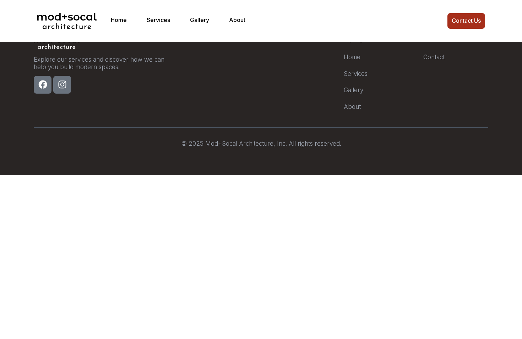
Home (119, 19)
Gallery (199, 19)
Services (158, 19)
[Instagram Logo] (62, 85)
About (237, 19)
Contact (434, 57)
